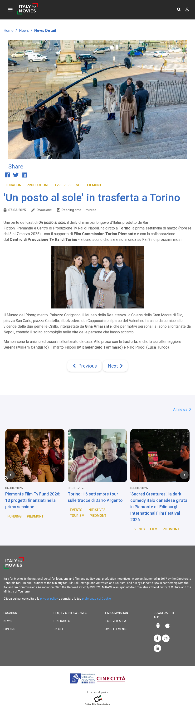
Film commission (116, 613)
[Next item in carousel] (184, 475)
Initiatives (97, 510)
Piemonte (95, 185)
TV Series (63, 185)
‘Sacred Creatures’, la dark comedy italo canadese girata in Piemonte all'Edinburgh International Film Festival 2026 (158, 506)
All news (180, 409)
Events (76, 510)
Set (79, 185)
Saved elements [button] (115, 629)
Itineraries (62, 621)
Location (13, 185)
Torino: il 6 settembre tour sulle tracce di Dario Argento (95, 497)
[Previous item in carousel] (10, 475)
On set (58, 629)
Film (153, 529)
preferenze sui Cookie (96, 598)
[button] (179, 9)
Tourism (77, 516)
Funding (14, 516)
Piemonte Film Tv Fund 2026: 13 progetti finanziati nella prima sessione (32, 500)
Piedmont (35, 516)
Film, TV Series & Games (70, 613)
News (24, 30)
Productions (38, 185)
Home (9, 30)
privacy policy (49, 598)
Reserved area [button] (115, 621)
